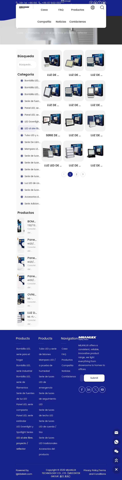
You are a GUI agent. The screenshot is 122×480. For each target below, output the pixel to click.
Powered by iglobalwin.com (24, 472)
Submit (94, 378)
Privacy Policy (91, 470)
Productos (34, 33)
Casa (20, 33)
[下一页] (82, 174)
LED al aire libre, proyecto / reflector (66, 33)
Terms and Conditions (97, 472)
